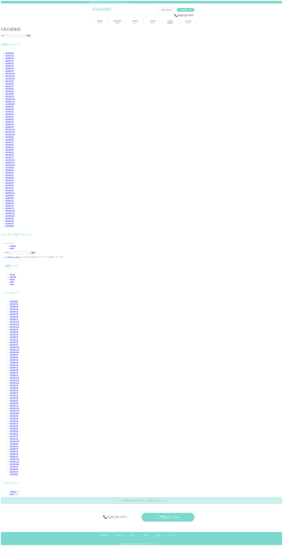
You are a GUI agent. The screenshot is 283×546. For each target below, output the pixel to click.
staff (11, 281)
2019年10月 (10, 216)
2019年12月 (10, 210)
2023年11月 (10, 132)
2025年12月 (10, 73)
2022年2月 (9, 180)
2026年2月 (9, 68)
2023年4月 (9, 149)
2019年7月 (9, 223)
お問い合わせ (166, 10)
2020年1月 (9, 208)
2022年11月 (10, 162)
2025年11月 (10, 76)
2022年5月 (9, 175)
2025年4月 (9, 94)
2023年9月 (9, 137)
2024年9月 (9, 106)
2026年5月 (9, 60)
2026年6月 (9, 58)
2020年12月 (10, 193)
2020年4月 (9, 203)
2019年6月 (9, 226)
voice (12, 284)
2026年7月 (9, 55)
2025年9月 (9, 81)
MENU (133, 535)
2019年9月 (9, 218)
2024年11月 (10, 101)
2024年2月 (9, 124)
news (12, 248)
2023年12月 (10, 129)
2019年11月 (10, 213)
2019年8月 (9, 221)
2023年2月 (9, 155)
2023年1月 (9, 157)
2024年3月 (9, 121)
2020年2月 (9, 205)
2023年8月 (9, 139)
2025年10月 (10, 78)
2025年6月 (9, 88)
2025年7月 (9, 86)
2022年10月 (10, 165)
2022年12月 (10, 160)
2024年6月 (9, 114)
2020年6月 (9, 198)
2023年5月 (9, 147)
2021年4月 (9, 190)
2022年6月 (9, 172)
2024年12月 (10, 99)
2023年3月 (9, 152)
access (12, 274)
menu (12, 279)
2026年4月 (9, 63)
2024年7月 (9, 111)
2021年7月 (9, 188)
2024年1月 (9, 127)
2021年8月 (9, 185)
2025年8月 (9, 83)
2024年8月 (9, 109)
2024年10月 (10, 104)
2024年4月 (9, 119)
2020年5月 (9, 200)
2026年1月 (9, 71)
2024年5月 (9, 116)
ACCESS (173, 535)
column (13, 246)
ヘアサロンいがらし (13, 257)
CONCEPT (118, 535)
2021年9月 (9, 183)
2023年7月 (9, 142)
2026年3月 (9, 66)
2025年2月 (9, 96)
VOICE (159, 535)
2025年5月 (9, 91)
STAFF (146, 535)
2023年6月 (9, 144)
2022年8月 (9, 170)
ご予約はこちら (185, 10)
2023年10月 (10, 134)
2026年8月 (9, 53)
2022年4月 (9, 177)
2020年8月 (9, 195)
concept (13, 277)
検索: (3, 35)
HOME (104, 535)
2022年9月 (9, 167)
